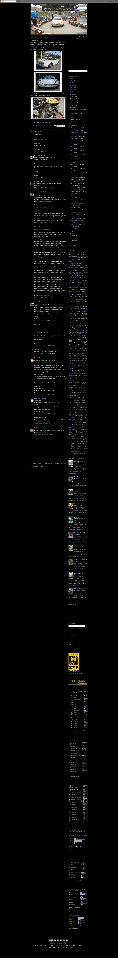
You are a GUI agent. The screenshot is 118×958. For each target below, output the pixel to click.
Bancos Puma (84, 267)
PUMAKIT (85, 422)
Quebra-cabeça (73, 427)
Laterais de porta (82, 356)
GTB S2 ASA (82, 337)
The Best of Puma (81, 450)
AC (69, 252)
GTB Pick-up (84, 335)
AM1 (76, 258)
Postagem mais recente (36, 463)
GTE (70, 341)
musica (86, 377)
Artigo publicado (82, 265)
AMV (79, 259)
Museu (80, 377)
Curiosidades (84, 291)
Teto (85, 448)
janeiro (73, 240)
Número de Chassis (79, 380)
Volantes (81, 453)
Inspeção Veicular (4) (76, 207)
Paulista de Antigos (81, 390)
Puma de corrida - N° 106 (77, 128)
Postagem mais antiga (60, 463)
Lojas (75, 363)
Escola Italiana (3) (75, 175)
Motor (75, 375)
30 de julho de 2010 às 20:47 (44, 160)
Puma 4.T (83, 404)
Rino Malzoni (79, 438)
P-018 (79, 385)
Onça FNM (71, 383)
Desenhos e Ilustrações (81, 293)
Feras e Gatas (81, 321)
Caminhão (73, 274)
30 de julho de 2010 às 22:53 (44, 222)
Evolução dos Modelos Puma (75, 317)
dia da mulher (79, 298)
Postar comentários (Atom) (41, 466)
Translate (80, 628)
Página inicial (48, 463)
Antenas (76, 261)
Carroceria (80, 277)
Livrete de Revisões (73, 362)
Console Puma (84, 287)
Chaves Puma (71, 284)
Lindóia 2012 (73, 360)
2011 (71, 92)
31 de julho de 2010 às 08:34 (44, 297)
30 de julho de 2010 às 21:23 (44, 177)
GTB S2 (72, 337)
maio (73, 231)
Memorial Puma (81, 368)
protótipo (76, 404)
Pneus (78, 399)
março (73, 235)
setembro (74, 103)
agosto (73, 105)
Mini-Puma (83, 372)
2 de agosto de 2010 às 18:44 (44, 382)
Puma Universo (72, 641)
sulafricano (76, 445)
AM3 (86, 258)
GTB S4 (77, 339)
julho (73, 107)
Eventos (78, 315)
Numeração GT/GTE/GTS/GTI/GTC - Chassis (80, 519)
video (76, 453)
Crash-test (77, 291)
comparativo (82, 285)
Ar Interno (85, 263)
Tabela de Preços (76, 446)
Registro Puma (81, 431)
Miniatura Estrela (73, 373)
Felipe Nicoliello (38, 155)
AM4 (73, 259)
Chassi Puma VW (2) (78, 546)
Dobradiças (71, 301)
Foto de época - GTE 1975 (78, 138)
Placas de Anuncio (82, 395)
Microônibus (71, 372)
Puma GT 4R (81, 414)
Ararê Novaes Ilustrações (75, 643)
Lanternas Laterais (81, 355)
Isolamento (71, 353)
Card (75, 277)
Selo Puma (83, 439)
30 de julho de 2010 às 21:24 (44, 187)
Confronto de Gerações (73, 287)
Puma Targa (72, 420)
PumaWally (74, 424)
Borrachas (71, 270)
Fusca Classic (72, 635)
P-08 (79, 387)
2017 (71, 78)
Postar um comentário (36, 438)
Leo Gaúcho (37, 181)
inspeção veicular (80, 350)
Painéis (70, 389)
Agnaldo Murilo (38, 301)
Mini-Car (77, 372)
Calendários (79, 272)
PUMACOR (76, 503)
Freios (85, 329)
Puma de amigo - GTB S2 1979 (79, 172)
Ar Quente (72, 265)
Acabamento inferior (76, 252)
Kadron (84, 353)
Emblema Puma (83, 303)
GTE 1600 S (80, 341)
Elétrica (76, 303)
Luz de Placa (82, 363)
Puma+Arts (74, 125)
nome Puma (80, 378)
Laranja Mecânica (72, 356)
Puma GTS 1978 (75, 119)
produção (83, 402)
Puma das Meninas (80, 412)
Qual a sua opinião (80, 426)
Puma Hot (85, 416)
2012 (71, 89)
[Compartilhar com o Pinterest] (64, 126)
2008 (71, 245)
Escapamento (84, 306)
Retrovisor (71, 438)
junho (73, 229)
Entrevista (76, 306)
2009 (71, 243)
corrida (80, 289)
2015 (71, 83)
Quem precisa (72, 429)
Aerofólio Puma (84, 256)
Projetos (70, 404)
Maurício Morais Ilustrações (75, 647)
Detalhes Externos (81, 294)
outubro (74, 100)
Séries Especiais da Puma (74, 441)
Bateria (73, 268)
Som (70, 445)
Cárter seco (75, 280)
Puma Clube (72, 637)
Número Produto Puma (74, 382)
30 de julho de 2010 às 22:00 (44, 207)
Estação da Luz (78, 311)
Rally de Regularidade (82, 429)
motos (80, 375)
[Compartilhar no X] (61, 126)
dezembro (74, 96)
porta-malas (76, 400)
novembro (74, 98)
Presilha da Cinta (73, 402)
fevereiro (74, 238)
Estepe (86, 311)
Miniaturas (82, 373)
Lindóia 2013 (82, 360)
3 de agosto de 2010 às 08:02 (44, 394)
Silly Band (77, 443)
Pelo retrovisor (73, 392)
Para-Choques (84, 388)
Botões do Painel (80, 270)
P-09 (84, 387)
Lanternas (71, 355)
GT (87, 332)
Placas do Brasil (73, 397)
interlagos (84, 351)
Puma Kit (80, 417)
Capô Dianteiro (84, 274)
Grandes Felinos (80, 332)
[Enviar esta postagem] (55, 125)
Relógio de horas (76, 432)
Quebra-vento (85, 427)
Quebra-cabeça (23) (76, 212)
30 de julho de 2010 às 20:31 (44, 151)
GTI (86, 343)
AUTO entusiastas (73, 645)
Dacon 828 (73, 293)
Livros (79, 362)
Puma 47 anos (72, 405)
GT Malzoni (75, 334)
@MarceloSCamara (39, 191)
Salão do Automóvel (75, 439)
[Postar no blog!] (59, 126)
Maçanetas (71, 365)
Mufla (85, 375)
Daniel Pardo (37, 428)
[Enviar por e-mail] (57, 126)
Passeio (72, 390)
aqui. (57, 42)
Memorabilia (71, 368)
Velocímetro (79, 451)
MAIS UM (71, 367)
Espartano (82, 308)
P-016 (74, 385)
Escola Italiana (74, 308)
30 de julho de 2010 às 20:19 (44, 139)
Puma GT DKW (74, 416)
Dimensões (83, 299)
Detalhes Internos (73, 296)
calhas (86, 272)
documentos (78, 301)
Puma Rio (83, 419)
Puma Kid (73, 417)
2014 (71, 85)
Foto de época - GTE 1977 (78, 130)
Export (84, 317)
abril (73, 233)
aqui (45, 49)
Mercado (83, 370)
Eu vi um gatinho (74, 313)
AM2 (82, 258)
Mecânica (83, 367)
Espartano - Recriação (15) (79, 588)
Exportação (71, 318)
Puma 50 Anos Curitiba (75, 407)
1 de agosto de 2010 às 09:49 (44, 320)
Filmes (71, 325)
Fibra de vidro (84, 323)
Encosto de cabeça (75, 304)
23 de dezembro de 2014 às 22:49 (45, 424)
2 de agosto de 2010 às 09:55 (44, 345)
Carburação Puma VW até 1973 (79, 191)
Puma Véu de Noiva (81, 420)
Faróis (79, 318)
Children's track (79, 284)
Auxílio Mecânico (74, 267)
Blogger (78, 38)
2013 (71, 87)
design (71, 294)
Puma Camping (82, 409)
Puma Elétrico (72, 414)
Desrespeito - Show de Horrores (79, 158)
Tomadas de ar (72, 451)
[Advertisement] (43, 450)
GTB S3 (70, 339)
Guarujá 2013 (72, 346)
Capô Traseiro (74, 275)
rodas (86, 438)
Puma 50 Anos (82, 405)
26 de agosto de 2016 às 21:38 (45, 434)
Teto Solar (71, 450)
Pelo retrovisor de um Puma (78, 140)
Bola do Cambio (81, 268)
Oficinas (84, 382)
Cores (72, 289)
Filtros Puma (78, 325)
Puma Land (71, 639)
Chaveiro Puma (81, 282)
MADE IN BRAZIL (82, 365)
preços (83, 400)
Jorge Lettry (77, 353)
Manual (77, 367)
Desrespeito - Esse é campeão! (79, 136)
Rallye (72, 431)
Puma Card (72, 410)
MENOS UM (72, 370)
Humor (72, 350)
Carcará (70, 277)
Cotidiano (70, 291)
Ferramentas (76, 323)
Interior (77, 352)
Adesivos (75, 256)
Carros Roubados (78, 279)
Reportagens (74, 435)
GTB (76, 335)
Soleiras (84, 443)
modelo (70, 375)
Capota (83, 275)
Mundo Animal (72, 377)
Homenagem (84, 348)
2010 (71, 94)
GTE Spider (78, 343)
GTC (82, 339)
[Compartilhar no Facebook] (62, 126)
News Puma (73, 378)
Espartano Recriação (74, 309)
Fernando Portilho (38, 358)
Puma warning (71, 422)
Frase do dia (78, 329)
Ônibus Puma (77, 383)
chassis (73, 282)
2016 (71, 80)
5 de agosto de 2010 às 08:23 (44, 413)
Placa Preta (73, 395)
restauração (81, 436)
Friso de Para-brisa (73, 330)
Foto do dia (74, 193)
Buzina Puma (71, 272)
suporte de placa (84, 445)
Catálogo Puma (84, 280)
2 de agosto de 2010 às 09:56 (44, 354)
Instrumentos (71, 351)
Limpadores (85, 358)
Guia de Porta (82, 346)
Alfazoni (71, 257)
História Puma (73, 348)
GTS (80, 345)
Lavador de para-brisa (74, 358)
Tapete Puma (79, 448)
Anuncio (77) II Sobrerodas (78, 218)
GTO (73, 345)
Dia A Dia (73, 117)
